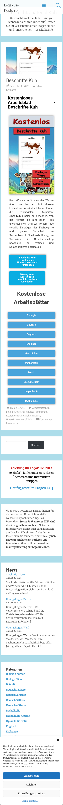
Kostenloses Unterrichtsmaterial (23, 415)
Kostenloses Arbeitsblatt (34, 411)
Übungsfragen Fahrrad (19, 599)
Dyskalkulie (13, 710)
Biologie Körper (15, 673)
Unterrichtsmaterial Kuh (19, 419)
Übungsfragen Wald (17, 627)
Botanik (11, 684)
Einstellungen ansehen (31, 793)
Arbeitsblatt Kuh (41, 407)
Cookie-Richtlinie (30, 801)
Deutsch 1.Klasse (16, 689)
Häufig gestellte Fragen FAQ (31, 488)
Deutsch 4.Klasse (16, 705)
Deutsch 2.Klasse (16, 694)
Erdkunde (12, 731)
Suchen (35, 445)
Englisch (11, 726)
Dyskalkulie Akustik (18, 715)
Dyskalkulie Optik (16, 721)
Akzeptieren (31, 775)
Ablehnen (31, 784)
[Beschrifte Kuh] (31, 73)
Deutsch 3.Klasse (16, 700)
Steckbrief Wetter (16, 574)
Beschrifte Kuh (21, 80)
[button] (58, 740)
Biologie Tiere (17, 407)
